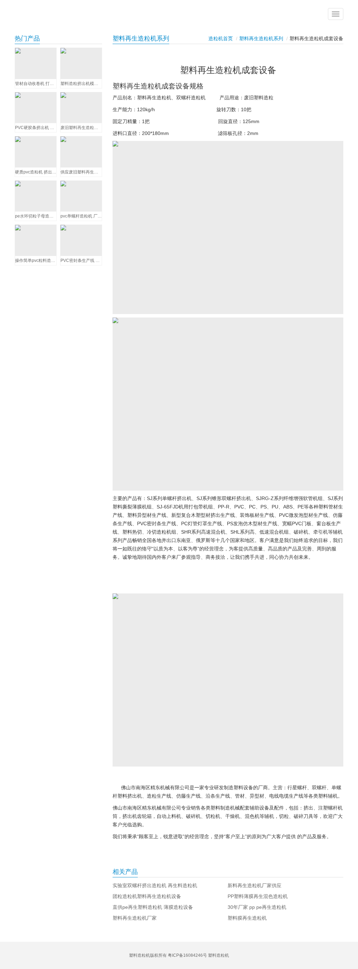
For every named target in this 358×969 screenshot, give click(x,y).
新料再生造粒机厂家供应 (254, 885)
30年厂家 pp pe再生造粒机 (257, 907)
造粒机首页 (220, 38)
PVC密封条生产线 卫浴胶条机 (81, 260)
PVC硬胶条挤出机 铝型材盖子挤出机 (35, 127)
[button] (335, 14)
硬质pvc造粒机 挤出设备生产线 (35, 172)
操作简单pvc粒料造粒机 (35, 260)
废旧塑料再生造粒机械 (81, 127)
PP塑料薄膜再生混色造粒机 (258, 896)
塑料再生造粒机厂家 (135, 918)
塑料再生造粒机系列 (261, 38)
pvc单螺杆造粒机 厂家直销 (81, 216)
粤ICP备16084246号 (187, 955)
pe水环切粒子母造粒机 (35, 216)
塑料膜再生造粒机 (247, 918)
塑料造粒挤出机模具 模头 (81, 83)
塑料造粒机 (218, 955)
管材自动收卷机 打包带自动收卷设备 (35, 83)
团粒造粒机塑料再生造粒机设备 (147, 896)
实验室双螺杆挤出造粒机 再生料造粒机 (155, 885)
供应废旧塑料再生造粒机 (81, 172)
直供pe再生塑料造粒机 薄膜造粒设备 (153, 907)
